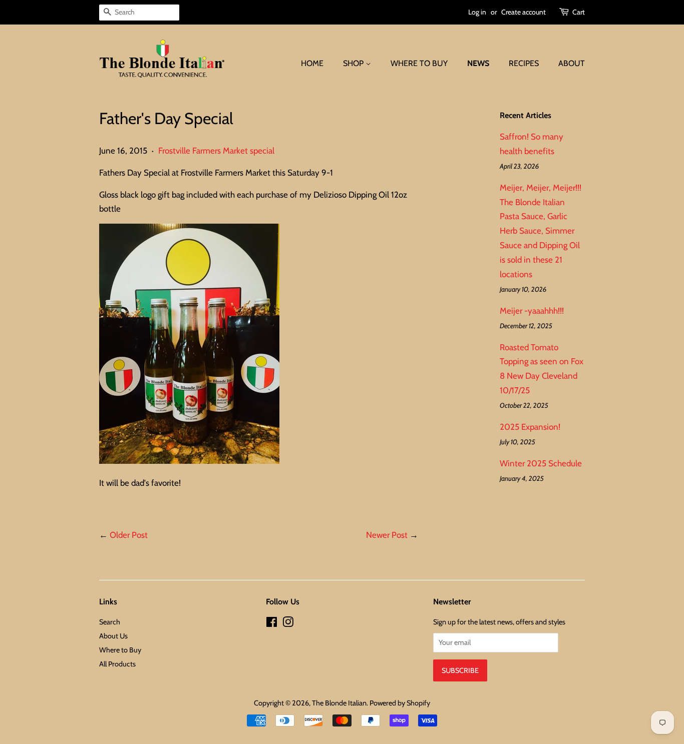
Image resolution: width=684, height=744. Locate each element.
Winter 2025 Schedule (541, 463)
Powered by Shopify (400, 702)
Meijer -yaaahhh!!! (532, 311)
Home (312, 63)
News (478, 63)
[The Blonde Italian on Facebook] (271, 623)
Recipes (524, 63)
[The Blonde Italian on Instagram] (287, 623)
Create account (523, 12)
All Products (117, 663)
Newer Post (387, 535)
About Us (113, 635)
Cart (578, 12)
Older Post (129, 535)
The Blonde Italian (339, 702)
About (571, 63)
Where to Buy (419, 63)
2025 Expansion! (530, 427)
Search (109, 621)
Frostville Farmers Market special (216, 151)
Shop (354, 63)
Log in (477, 12)
